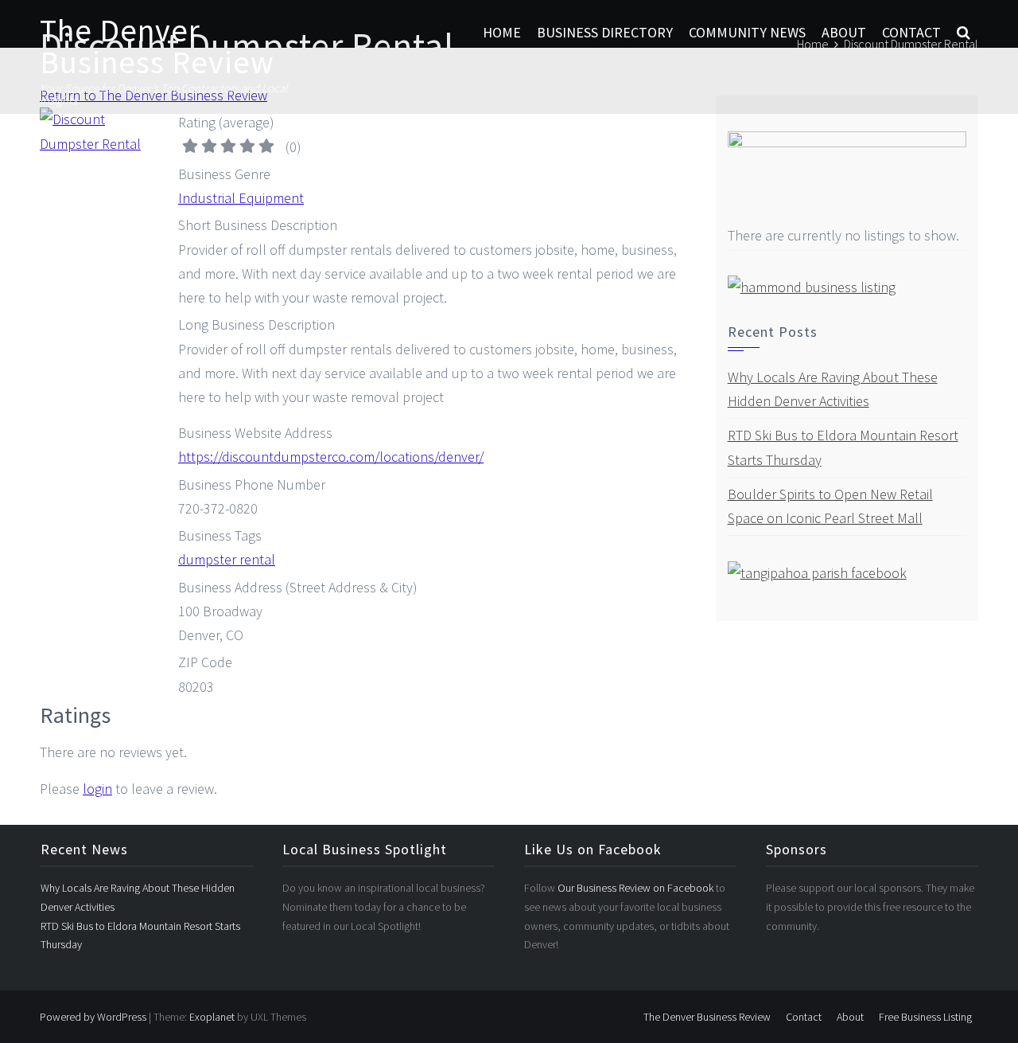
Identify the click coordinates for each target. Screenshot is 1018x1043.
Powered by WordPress (93, 1017)
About (844, 32)
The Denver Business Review (157, 46)
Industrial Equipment (241, 198)
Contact (911, 32)
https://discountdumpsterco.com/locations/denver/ (331, 456)
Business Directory (605, 32)
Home (502, 32)
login (97, 788)
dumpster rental (226, 559)
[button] (963, 32)
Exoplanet (212, 1017)
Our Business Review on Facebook (637, 888)
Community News (747, 32)
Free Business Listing (925, 1017)
